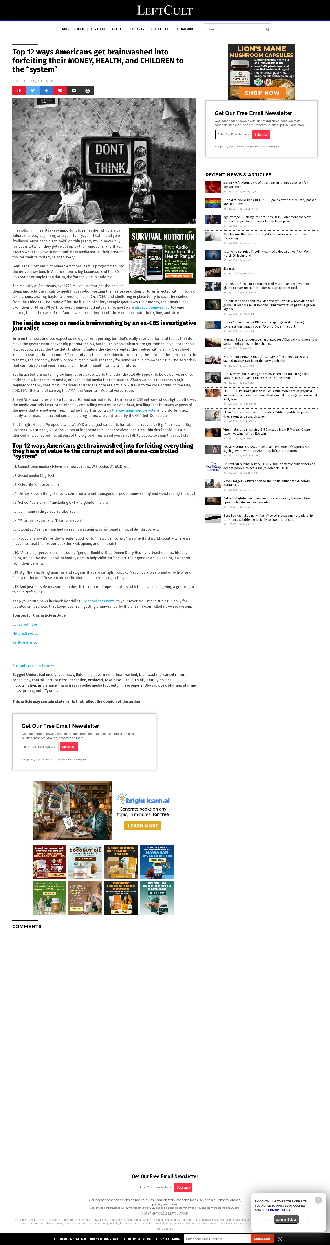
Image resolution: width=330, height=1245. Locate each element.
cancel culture (175, 674)
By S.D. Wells (247, 382)
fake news (113, 680)
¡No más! (229, 269)
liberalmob (184, 29)
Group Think (133, 680)
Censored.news (25, 624)
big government (100, 674)
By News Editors (248, 226)
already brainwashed (152, 307)
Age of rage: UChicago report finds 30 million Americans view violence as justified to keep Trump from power (267, 219)
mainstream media (74, 685)
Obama (150, 685)
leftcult (161, 29)
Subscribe (262, 1239)
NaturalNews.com (27, 633)
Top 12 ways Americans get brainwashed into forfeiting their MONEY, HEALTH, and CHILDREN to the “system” (266, 376)
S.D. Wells (45, 81)
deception (77, 680)
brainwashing (150, 674)
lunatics (98, 29)
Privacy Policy (165, 1229)
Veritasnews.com (26, 642)
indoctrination (24, 685)
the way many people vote (133, 410)
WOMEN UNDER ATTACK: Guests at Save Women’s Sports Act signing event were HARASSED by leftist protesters (266, 449)
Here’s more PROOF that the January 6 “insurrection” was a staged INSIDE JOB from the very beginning (265, 359)
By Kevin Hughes (249, 191)
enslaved (95, 680)
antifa (117, 29)
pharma (174, 685)
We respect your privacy (141, 1207)
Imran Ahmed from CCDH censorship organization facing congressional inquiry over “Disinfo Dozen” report (263, 324)
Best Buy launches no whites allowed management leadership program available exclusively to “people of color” (268, 518)
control (38, 680)
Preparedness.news (97, 601)
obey (162, 685)
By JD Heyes (246, 438)
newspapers (132, 685)
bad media (47, 674)
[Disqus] (104, 989)
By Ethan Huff (247, 313)
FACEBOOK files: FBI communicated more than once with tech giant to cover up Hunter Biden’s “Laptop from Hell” (267, 286)
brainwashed (126, 674)
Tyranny (51, 691)
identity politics (158, 680)
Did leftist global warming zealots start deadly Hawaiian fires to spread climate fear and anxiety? (269, 500)
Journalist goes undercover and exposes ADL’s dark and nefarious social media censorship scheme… (270, 341)
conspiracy (21, 680)
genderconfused (71, 29)
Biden (81, 674)
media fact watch (106, 685)
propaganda (33, 691)
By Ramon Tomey (249, 208)
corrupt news (57, 680)
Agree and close (286, 1219)
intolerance (138, 29)
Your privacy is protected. (35, 759)
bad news (66, 674)
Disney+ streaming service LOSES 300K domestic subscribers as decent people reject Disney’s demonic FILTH (269, 466)
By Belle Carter (248, 292)
